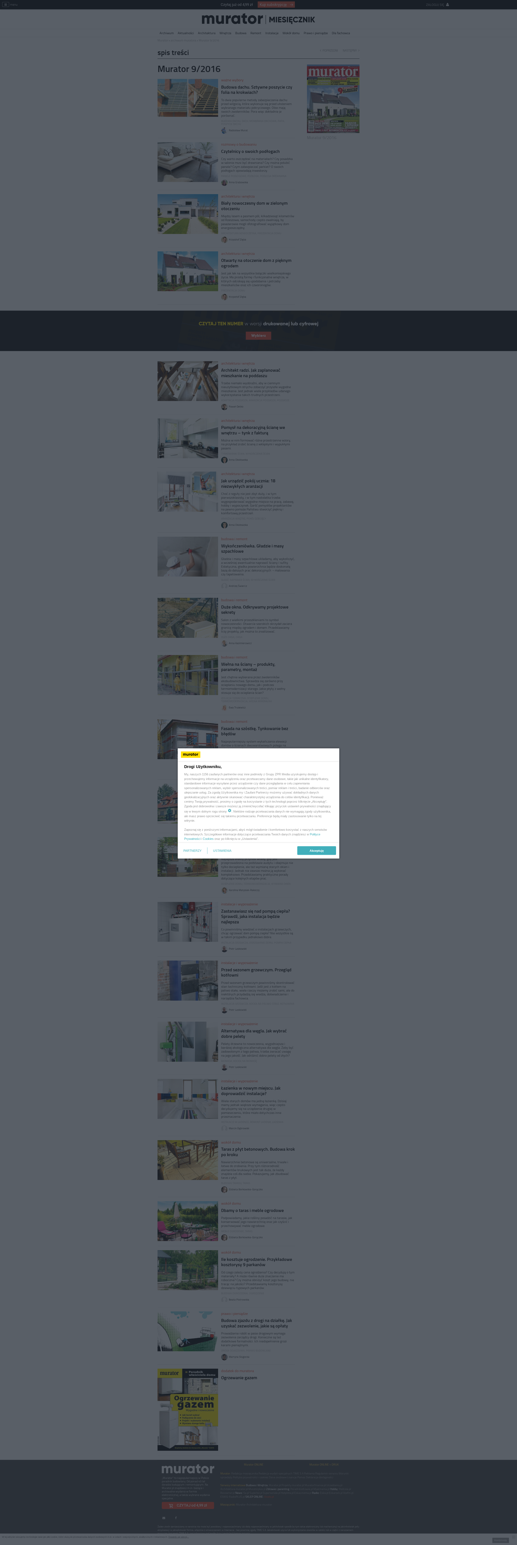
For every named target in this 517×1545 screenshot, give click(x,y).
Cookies (208, 838)
